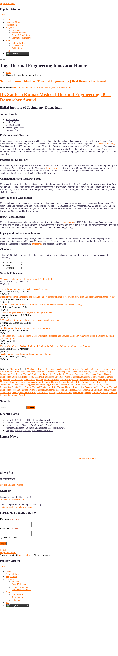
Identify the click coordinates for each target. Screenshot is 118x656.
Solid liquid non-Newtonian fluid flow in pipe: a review (25, 328)
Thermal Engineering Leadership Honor (78, 379)
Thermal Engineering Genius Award (87, 377)
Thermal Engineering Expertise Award (52, 377)
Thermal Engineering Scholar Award (99, 390)
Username (9, 519)
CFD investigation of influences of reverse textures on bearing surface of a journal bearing (41, 304)
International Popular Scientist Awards (54, 87)
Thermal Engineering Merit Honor (34, 382)
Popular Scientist (7, 3)
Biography (14, 369)
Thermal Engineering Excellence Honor (84, 374)
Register (3, 550)
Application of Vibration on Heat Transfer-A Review (24, 289)
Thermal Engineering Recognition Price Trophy (86, 387)
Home (8, 19)
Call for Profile (18, 43)
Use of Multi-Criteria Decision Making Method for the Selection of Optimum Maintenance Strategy (45, 346)
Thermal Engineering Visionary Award (90, 392)
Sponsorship (17, 45)
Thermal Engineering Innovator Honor (41, 379)
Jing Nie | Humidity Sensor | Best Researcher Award (29, 430)
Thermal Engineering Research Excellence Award (58, 390)
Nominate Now (13, 22)
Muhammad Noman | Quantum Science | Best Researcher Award (35, 428)
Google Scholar (13, 125)
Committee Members (21, 38)
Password (9, 528)
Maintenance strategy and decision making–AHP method (26, 279)
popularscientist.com (86, 457)
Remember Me (10, 538)
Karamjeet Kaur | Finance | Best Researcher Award (29, 425)
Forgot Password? (8, 552)
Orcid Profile (12, 122)
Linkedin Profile (13, 130)
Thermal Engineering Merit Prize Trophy (69, 382)
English (14, 54)
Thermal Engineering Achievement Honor (26, 371)
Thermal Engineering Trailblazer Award (18, 392)
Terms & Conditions (21, 35)
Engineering (51, 168)
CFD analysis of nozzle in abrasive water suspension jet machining (30, 320)
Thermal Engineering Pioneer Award (84, 384)
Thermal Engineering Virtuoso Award (54, 392)
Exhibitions (17, 48)
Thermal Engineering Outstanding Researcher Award (43, 384)
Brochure (16, 30)
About (9, 40)
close (2, 14)
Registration (11, 25)
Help (8, 51)
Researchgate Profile (15, 127)
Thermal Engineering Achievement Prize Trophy (68, 371)
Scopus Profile (12, 119)
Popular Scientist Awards (11, 485)
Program (10, 27)
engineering (68, 222)
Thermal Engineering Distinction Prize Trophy (44, 374)
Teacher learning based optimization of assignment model (26, 354)
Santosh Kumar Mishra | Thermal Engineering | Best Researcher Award (53, 81)
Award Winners (19, 32)
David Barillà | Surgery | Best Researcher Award (28, 420)
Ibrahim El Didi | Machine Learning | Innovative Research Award (35, 422)
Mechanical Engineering (103, 143)
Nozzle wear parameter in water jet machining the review (26, 312)
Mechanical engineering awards (64, 369)
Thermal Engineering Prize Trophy (48, 387)
